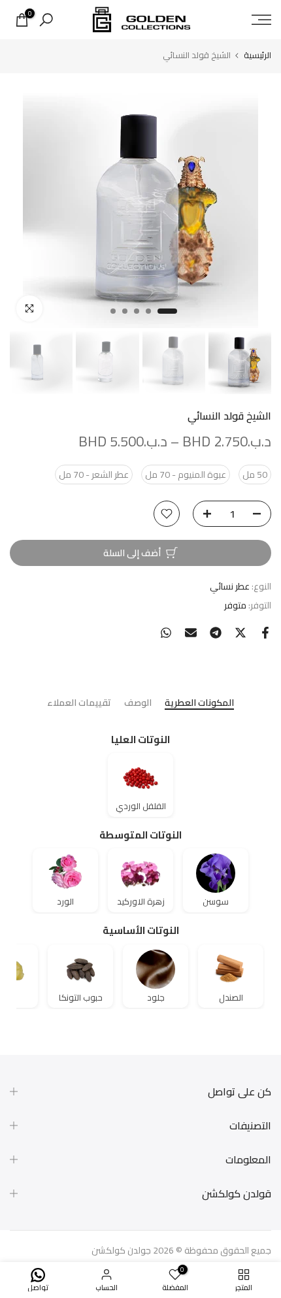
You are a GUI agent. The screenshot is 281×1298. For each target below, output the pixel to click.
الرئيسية (257, 55)
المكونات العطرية (199, 703)
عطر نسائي (230, 586)
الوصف (138, 703)
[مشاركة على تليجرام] (216, 633)
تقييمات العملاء (79, 703)
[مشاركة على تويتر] (240, 633)
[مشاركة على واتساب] (166, 633)
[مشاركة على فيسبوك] (265, 633)
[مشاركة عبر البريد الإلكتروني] (191, 633)
